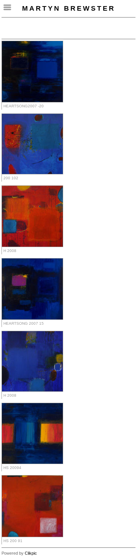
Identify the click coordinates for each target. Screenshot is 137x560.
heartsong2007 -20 (23, 106)
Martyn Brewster (68, 8)
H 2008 (9, 251)
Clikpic (31, 553)
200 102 (10, 178)
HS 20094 (12, 468)
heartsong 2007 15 (23, 323)
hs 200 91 (12, 541)
